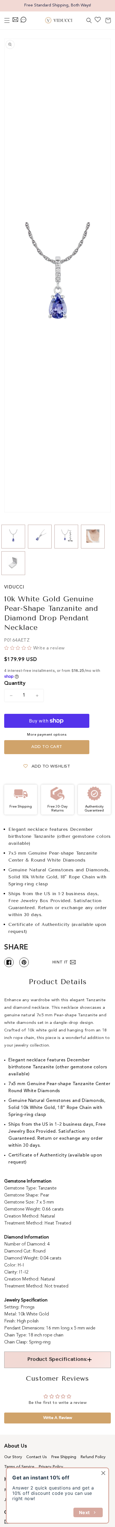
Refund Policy (93, 1457)
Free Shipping (63, 1457)
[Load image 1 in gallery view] (13, 536)
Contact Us (36, 1457)
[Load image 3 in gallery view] (66, 536)
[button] (7, 20)
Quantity (14, 683)
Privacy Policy (51, 1467)
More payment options (46, 734)
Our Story (13, 1457)
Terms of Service (19, 1467)
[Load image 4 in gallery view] (93, 536)
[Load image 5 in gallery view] (13, 563)
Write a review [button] (57, 1418)
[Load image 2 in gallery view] (40, 536)
